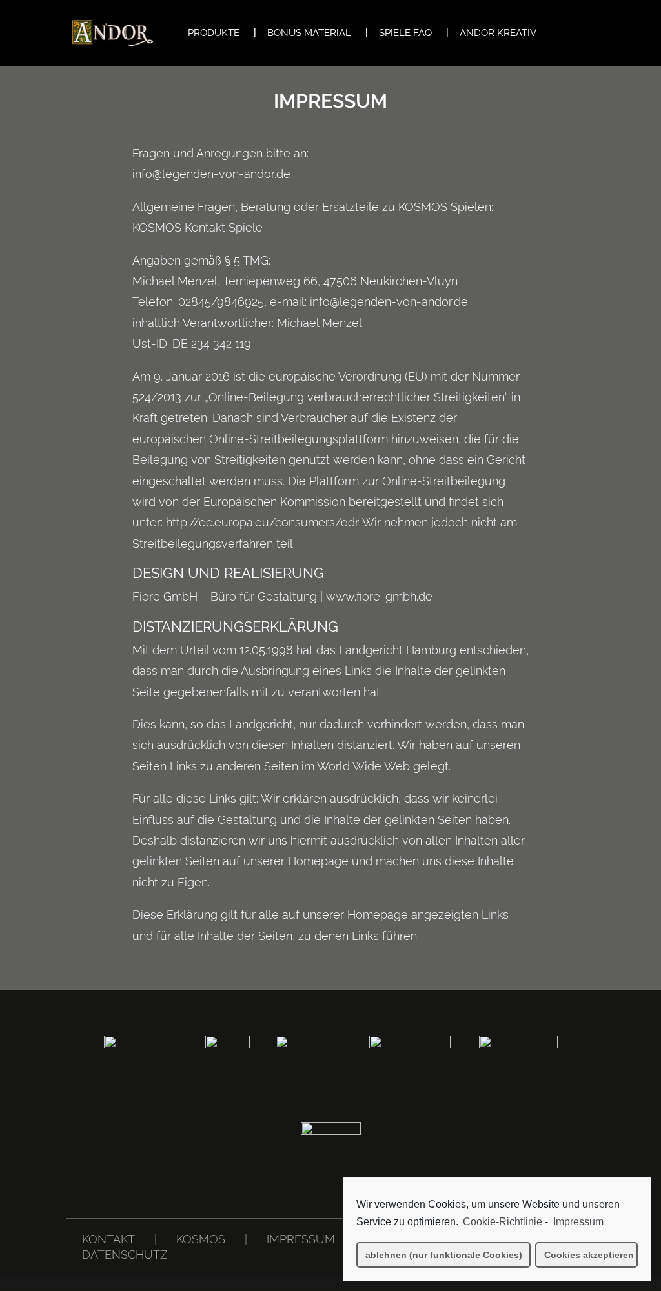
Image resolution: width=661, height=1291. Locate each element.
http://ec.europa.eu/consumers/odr (264, 522)
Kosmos (200, 1239)
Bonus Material (309, 33)
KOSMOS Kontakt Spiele (197, 227)
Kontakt (108, 1239)
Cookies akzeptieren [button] (589, 1255)
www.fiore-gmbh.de (379, 596)
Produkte (213, 33)
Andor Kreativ (498, 33)
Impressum (301, 1239)
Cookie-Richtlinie (502, 1221)
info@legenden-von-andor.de (211, 174)
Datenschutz (124, 1254)
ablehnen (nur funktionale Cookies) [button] (443, 1255)
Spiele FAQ (405, 33)
